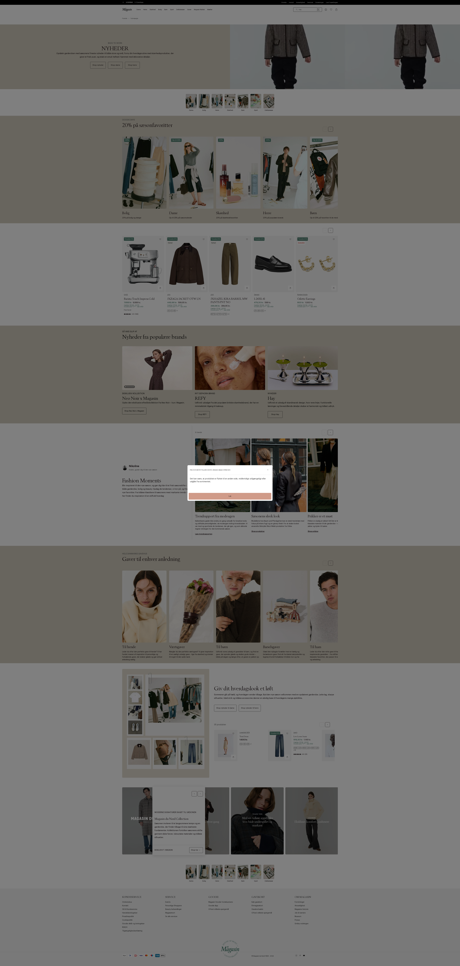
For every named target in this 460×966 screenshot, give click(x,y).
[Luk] (267, 470)
